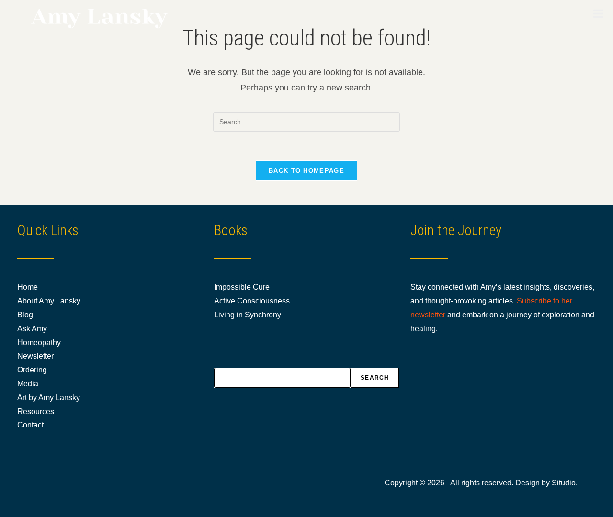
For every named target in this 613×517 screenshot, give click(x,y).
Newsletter (35, 356)
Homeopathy (39, 342)
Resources (35, 411)
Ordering (32, 370)
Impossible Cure (242, 287)
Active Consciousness (252, 301)
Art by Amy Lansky (48, 397)
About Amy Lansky (48, 301)
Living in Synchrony (247, 315)
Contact (30, 425)
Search (375, 377)
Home (27, 287)
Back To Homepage (306, 170)
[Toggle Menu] (598, 13)
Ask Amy (32, 329)
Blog (25, 315)
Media (27, 384)
